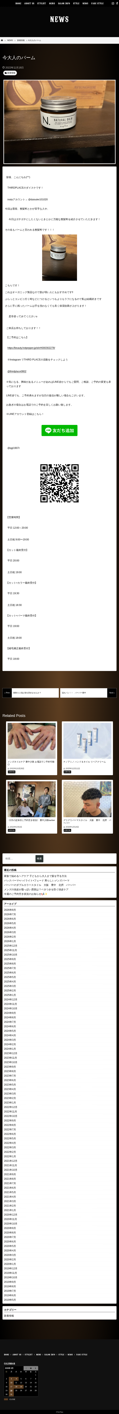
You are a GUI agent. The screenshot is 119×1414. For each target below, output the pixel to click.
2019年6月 (10, 1295)
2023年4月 (10, 1089)
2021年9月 (10, 1174)
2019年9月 (10, 1282)
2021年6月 (10, 1187)
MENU (52, 3)
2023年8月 (10, 1071)
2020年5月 (10, 1246)
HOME (18, 3)
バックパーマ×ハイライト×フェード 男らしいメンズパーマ (36, 880)
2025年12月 (10, 945)
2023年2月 (10, 1098)
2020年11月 (10, 1219)
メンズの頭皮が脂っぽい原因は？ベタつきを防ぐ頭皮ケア (36, 889)
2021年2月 (10, 1205)
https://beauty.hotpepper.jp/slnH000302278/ (31, 348)
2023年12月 (10, 1053)
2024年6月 (10, 1026)
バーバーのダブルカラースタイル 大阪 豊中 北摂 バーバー (40, 885)
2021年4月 (10, 1196)
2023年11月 (10, 1057)
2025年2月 (10, 990)
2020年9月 (10, 1228)
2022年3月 (10, 1147)
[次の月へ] (35, 1368)
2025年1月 (10, 995)
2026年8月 (10, 910)
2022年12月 (10, 1107)
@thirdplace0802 (16, 371)
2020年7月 (10, 1237)
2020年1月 (10, 1264)
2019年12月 (10, 1268)
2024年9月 (10, 1013)
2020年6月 (10, 1241)
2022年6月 (10, 1134)
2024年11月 (10, 1004)
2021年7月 (10, 1183)
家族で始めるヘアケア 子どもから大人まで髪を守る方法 (35, 876)
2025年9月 (10, 959)
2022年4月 (10, 1143)
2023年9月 (10, 1066)
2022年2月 (10, 1152)
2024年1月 (10, 1049)
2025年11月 (10, 950)
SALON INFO (64, 3)
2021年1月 (10, 1210)
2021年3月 (10, 1201)
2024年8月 (10, 1017)
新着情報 (9, 1315)
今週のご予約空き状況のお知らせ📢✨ (25, 894)
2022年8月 (10, 1125)
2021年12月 (10, 1161)
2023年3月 (10, 1093)
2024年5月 (10, 1031)
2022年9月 (10, 1120)
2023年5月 (10, 1084)
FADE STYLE (97, 3)
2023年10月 (10, 1062)
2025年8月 (10, 963)
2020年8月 (10, 1232)
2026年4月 (10, 927)
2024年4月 (10, 1035)
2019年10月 (10, 1277)
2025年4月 (10, 981)
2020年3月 (10, 1255)
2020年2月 (10, 1259)
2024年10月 (10, 1008)
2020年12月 (10, 1214)
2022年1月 (10, 1156)
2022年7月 (10, 1129)
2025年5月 (10, 977)
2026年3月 (10, 932)
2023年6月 (10, 1080)
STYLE (76, 3)
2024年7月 (10, 1022)
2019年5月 (10, 1300)
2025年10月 (10, 954)
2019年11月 (10, 1273)
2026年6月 (10, 919)
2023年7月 (10, 1075)
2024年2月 (10, 1044)
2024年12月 (10, 999)
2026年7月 (10, 914)
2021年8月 (10, 1179)
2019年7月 (10, 1291)
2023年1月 (10, 1102)
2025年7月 (10, 968)
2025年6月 (10, 972)
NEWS (85, 3)
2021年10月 (10, 1170)
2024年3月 (10, 1040)
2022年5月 (10, 1138)
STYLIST (41, 3)
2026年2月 (10, 936)
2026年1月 (10, 941)
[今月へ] (30, 1368)
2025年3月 (10, 986)
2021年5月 (10, 1192)
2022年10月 (10, 1116)
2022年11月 (10, 1111)
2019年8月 (10, 1286)
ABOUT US (29, 3)
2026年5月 (10, 923)
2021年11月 (10, 1165)
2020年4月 (10, 1250)
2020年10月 (10, 1223)
